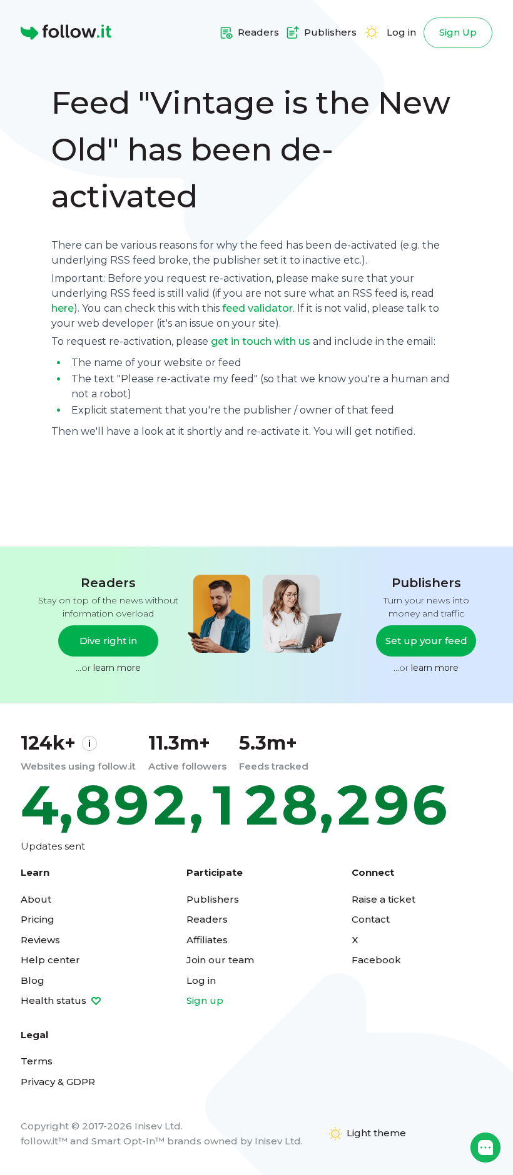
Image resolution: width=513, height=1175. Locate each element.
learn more (117, 667)
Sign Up (458, 32)
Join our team (220, 960)
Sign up (204, 1000)
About (36, 899)
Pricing (37, 919)
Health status (55, 1000)
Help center (50, 960)
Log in (401, 32)
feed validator (257, 308)
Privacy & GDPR (58, 1082)
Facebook (376, 960)
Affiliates (207, 940)
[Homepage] (66, 32)
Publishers (212, 899)
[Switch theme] (371, 32)
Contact (371, 919)
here (62, 308)
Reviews (40, 940)
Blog (32, 980)
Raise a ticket (383, 899)
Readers (207, 919)
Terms (37, 1061)
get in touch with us (260, 341)
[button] (485, 1148)
